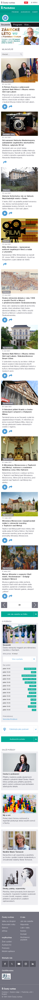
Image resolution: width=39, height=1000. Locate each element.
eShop (4, 931)
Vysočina (32, 706)
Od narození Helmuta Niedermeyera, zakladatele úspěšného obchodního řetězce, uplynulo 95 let (18, 142)
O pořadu (7, 621)
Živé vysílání (7, 942)
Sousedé (7, 645)
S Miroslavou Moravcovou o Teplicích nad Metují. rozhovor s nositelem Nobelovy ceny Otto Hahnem (19, 467)
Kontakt (23, 934)
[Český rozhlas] (8, 2)
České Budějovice (29, 675)
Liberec (33, 686)
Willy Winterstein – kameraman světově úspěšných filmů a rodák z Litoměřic (17, 249)
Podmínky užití (27, 992)
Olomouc (32, 689)
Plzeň (33, 699)
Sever (33, 703)
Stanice (5, 928)
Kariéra (23, 931)
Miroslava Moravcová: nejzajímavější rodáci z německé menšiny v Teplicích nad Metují (18, 523)
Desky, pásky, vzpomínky (14, 888)
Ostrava (32, 693)
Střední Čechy (30, 669)
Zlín (34, 710)
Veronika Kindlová (10, 719)
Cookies (5, 992)
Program (15, 12)
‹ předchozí (4, 605)
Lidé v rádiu (25, 928)
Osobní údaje (15, 992)
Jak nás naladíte (26, 921)
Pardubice (32, 696)
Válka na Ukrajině (8, 921)
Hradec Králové (29, 679)
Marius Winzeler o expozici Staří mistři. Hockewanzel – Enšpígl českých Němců (16, 576)
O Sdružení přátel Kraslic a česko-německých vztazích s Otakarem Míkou (17, 411)
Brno (34, 672)
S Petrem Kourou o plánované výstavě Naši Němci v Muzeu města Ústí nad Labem (18, 89)
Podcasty (6, 948)
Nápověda (24, 924)
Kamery (35, 12)
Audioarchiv (25, 12)
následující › (35, 605)
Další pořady (8, 750)
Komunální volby (8, 924)
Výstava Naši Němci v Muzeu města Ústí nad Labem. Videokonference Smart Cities (18, 356)
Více (27, 24)
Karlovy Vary (30, 682)
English (4, 994)
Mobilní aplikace (8, 951)
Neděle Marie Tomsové (13, 852)
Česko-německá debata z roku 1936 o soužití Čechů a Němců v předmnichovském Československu (19, 300)
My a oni (7, 815)
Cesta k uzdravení (11, 774)
